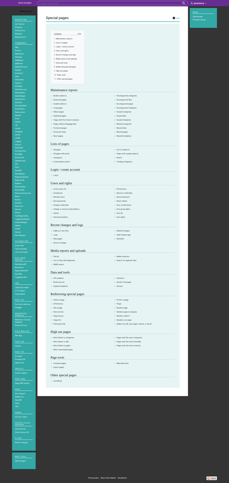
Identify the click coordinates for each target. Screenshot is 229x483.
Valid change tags (124, 235)
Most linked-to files (61, 342)
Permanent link (59, 324)
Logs (55, 235)
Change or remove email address (66, 209)
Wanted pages (122, 132)
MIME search (58, 264)
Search (119, 158)
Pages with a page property (127, 154)
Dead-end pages (59, 100)
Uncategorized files (124, 100)
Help (178, 18)
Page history (58, 316)
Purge (119, 304)
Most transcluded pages (63, 350)
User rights (121, 217)
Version (120, 286)
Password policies (60, 217)
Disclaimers (122, 478)
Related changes (123, 231)
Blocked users (59, 197)
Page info (57, 320)
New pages (57, 239)
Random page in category (127, 312)
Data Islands (24, 3)
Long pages (58, 108)
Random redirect (123, 316)
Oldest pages (58, 112)
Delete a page (58, 300)
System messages (124, 282)
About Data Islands (108, 478)
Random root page (124, 320)
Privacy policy (93, 478)
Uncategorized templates (127, 108)
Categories (57, 158)
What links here (123, 363)
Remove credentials (124, 193)
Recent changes (59, 243)
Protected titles (59, 132)
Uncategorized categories (127, 96)
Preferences (121, 189)
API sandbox (58, 278)
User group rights (123, 209)
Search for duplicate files (126, 260)
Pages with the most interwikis (129, 342)
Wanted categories (124, 124)
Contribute (57, 381)
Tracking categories (124, 162)
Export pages (58, 367)
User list (120, 213)
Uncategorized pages (125, 104)
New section (58, 312)
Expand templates (60, 286)
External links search (61, 162)
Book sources (59, 282)
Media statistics (123, 256)
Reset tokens (122, 201)
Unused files (121, 116)
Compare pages (59, 363)
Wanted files (121, 128)
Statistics (120, 278)
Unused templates (124, 120)
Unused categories (124, 112)
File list (56, 256)
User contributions (124, 205)
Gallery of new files (61, 231)
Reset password (123, 197)
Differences (58, 304)
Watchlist (120, 239)
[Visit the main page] (24, 11)
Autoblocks (57, 193)
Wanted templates (124, 136)
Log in (55, 175)
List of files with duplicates (64, 260)
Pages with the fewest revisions (66, 120)
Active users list (59, 189)
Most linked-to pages (61, 346)
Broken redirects (60, 96)
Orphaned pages (59, 116)
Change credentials (61, 205)
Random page (122, 308)
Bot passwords (59, 201)
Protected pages (60, 128)
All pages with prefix (61, 154)
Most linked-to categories (63, 338)
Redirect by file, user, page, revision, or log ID (134, 324)
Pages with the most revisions (129, 346)
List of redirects (123, 150)
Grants (56, 213)
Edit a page (57, 308)
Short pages (58, 136)
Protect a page (122, 300)
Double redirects (59, 104)
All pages (57, 150)
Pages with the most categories (129, 338)
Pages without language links (64, 124)
